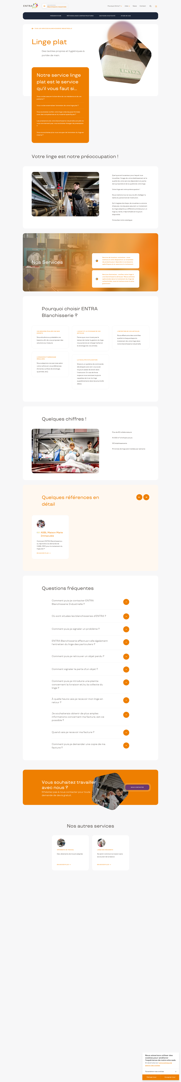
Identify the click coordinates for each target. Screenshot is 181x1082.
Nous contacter (137, 787)
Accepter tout (170, 1077)
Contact (143, 6)
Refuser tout (151, 1077)
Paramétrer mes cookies (154, 1071)
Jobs (126, 6)
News (135, 6)
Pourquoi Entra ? (114, 6)
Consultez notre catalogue (122, 220)
